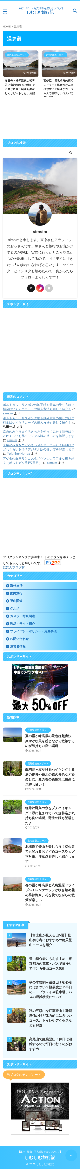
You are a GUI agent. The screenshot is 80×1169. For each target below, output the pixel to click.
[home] (49, 288)
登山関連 (16, 601)
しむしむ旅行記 (40, 12)
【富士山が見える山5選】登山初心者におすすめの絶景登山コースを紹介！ (50, 940)
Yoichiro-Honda (18, 453)
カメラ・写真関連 (22, 616)
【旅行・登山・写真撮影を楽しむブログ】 (40, 1151)
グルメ (14, 608)
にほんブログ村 (14, 567)
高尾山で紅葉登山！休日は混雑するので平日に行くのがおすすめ (50, 1044)
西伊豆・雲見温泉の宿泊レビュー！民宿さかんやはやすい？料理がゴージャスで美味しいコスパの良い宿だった (58, 89)
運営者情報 (18, 646)
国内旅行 (16, 593)
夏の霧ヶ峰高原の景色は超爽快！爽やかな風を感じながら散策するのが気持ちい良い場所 (50, 741)
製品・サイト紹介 (22, 623)
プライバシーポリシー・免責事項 (33, 631)
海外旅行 (16, 586)
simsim (8, 413)
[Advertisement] (40, 350)
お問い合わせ (19, 639)
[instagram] (40, 288)
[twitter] (31, 288)
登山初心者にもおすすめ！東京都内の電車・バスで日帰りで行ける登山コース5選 (50, 963)
